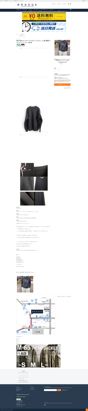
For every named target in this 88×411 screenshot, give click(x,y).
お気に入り (62, 63)
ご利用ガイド (30, 9)
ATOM (19, 403)
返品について (69, 86)
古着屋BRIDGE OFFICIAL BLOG (21, 396)
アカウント (85, 0)
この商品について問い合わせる (61, 296)
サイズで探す (21, 35)
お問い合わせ (52, 9)
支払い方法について (37, 9)
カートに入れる (62, 84)
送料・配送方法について (44, 9)
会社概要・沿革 (18, 9)
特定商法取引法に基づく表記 (20, 404)
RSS (17, 403)
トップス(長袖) (21, 34)
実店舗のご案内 (24, 9)
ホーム (17, 34)
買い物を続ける (68, 296)
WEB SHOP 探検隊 (19, 400)
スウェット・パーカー (22, 36)
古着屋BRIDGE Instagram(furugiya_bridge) (22, 394)
